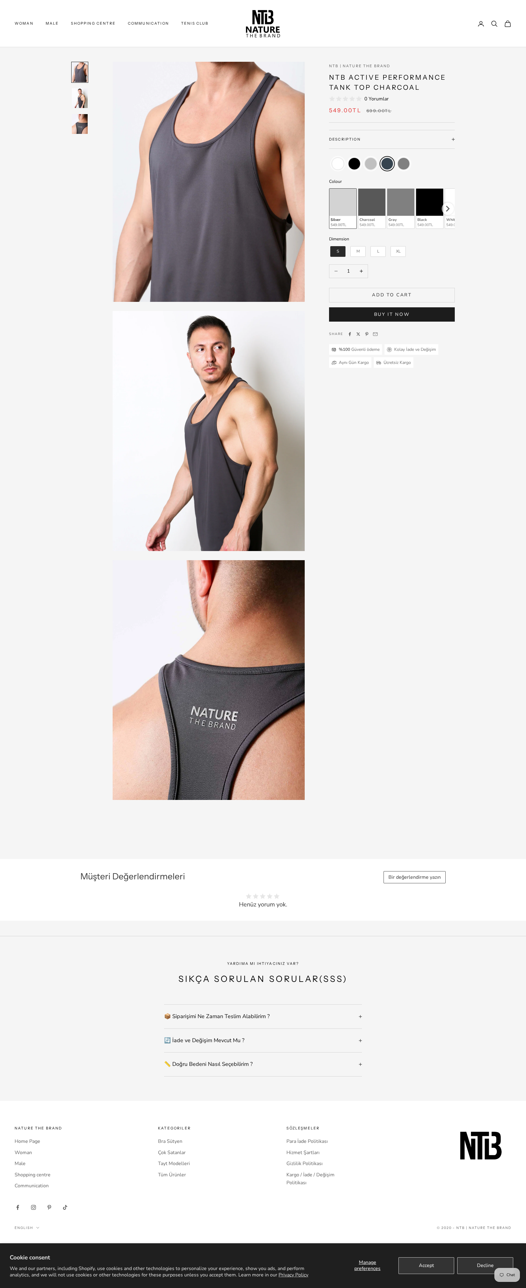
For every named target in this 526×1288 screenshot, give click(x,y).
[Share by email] (375, 334)
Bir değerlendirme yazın (414, 877)
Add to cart (392, 295)
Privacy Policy (293, 1275)
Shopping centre (93, 23)
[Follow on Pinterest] (49, 1207)
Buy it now (392, 314)
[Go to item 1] (79, 72)
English (24, 1228)
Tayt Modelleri (174, 1163)
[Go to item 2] (79, 98)
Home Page (27, 1141)
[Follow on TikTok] (65, 1207)
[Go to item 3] (79, 123)
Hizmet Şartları (303, 1152)
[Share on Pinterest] (366, 334)
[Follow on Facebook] (18, 1207)
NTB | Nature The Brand (360, 66)
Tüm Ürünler (172, 1174)
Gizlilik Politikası (304, 1163)
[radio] (337, 163)
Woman (24, 23)
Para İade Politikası (307, 1141)
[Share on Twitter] (358, 334)
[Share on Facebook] (349, 334)
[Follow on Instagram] (33, 1207)
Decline (485, 1265)
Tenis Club (195, 23)
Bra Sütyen (170, 1141)
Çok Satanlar (172, 1152)
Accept (426, 1265)
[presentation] (448, 209)
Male (52, 23)
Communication (148, 23)
